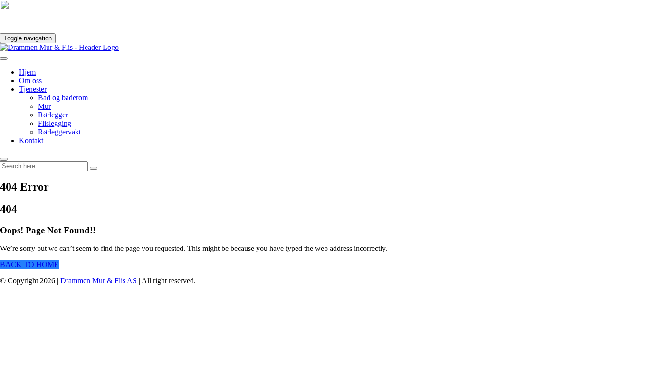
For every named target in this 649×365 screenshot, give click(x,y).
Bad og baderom (63, 98)
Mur (44, 106)
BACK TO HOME (29, 264)
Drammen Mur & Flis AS (98, 281)
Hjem (27, 72)
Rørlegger (53, 115)
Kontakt (31, 140)
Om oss (30, 81)
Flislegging (54, 123)
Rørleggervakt (59, 132)
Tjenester (33, 89)
